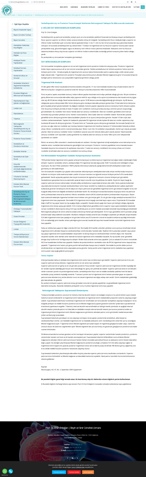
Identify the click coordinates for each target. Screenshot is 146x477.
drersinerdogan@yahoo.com (76, 450)
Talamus (17, 119)
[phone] (10, 471)
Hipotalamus (18, 113)
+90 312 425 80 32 (76, 444)
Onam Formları (19, 216)
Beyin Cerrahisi (19, 40)
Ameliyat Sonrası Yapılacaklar (20, 69)
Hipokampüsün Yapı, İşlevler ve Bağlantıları (22, 102)
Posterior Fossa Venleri (22, 139)
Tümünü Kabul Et (59, 472)
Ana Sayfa (64, 7)
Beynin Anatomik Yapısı (22, 30)
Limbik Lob (18, 108)
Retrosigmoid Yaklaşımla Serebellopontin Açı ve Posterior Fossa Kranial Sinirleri (22, 129)
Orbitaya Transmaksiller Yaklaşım (23, 210)
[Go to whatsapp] (4, 471)
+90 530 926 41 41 (75, 447)
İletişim (136, 7)
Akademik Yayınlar (88, 7)
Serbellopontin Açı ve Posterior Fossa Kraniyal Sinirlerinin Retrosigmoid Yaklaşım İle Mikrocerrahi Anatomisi (69, 15)
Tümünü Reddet (74, 472)
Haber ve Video (103, 7)
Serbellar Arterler (20, 151)
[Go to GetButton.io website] (5, 475)
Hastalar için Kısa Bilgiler (20, 54)
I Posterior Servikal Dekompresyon (21, 177)
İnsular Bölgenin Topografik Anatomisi (22, 223)
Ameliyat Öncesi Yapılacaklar (19, 61)
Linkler (16, 229)
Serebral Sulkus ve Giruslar (20, 77)
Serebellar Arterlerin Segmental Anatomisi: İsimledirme (22, 85)
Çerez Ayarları (88, 472)
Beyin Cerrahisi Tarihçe (22, 35)
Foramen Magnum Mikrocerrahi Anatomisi (22, 94)
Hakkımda (74, 7)
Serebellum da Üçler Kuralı (21, 158)
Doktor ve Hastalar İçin (121, 7)
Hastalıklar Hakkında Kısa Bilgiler (21, 46)
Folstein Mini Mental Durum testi (21, 243)
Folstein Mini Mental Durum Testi (21, 185)
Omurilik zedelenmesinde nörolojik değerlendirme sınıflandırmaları (23, 167)
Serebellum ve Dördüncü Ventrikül (21, 145)
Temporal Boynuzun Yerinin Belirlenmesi (21, 235)
